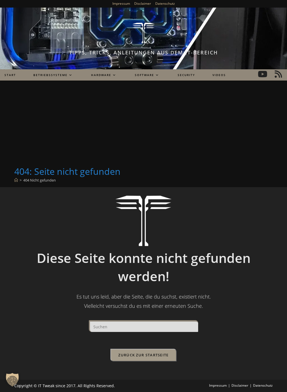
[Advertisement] (143, 123)
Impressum (121, 3)
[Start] (16, 180)
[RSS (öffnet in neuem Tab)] (278, 74)
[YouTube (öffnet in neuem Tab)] (263, 74)
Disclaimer (142, 3)
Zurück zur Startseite (143, 354)
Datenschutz (165, 3)
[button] (12, 379)
